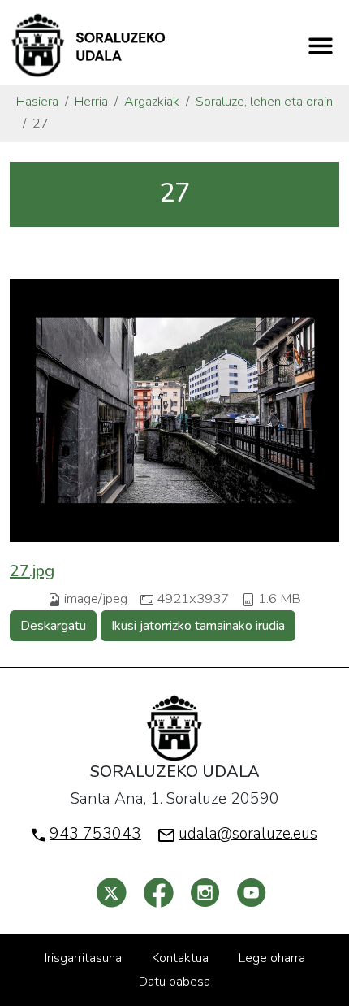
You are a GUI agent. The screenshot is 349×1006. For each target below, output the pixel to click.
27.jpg (32, 571)
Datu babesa (174, 982)
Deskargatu (53, 626)
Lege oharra (272, 958)
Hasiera (37, 102)
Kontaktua (180, 958)
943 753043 (95, 833)
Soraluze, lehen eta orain (264, 102)
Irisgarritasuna (83, 958)
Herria (91, 102)
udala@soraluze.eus (248, 833)
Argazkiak (151, 102)
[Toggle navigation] (321, 45)
